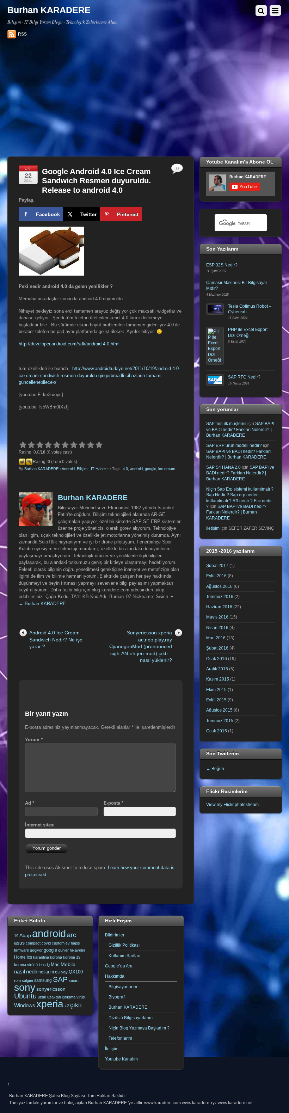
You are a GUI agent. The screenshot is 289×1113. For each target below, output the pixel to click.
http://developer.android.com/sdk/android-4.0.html (69, 343)
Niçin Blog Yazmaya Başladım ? (139, 1028)
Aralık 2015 (217, 668)
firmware (21, 950)
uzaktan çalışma (61, 997)
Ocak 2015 (216, 730)
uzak (42, 997)
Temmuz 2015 (219, 720)
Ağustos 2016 (219, 586)
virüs (80, 997)
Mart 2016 (216, 637)
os (57, 972)
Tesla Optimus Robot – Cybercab (249, 309)
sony (24, 987)
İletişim (213, 528)
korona (56, 957)
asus (19, 943)
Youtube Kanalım (121, 1059)
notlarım (46, 972)
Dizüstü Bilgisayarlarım (131, 1017)
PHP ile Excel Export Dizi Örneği (248, 332)
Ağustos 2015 (219, 710)
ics (29, 957)
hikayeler (77, 950)
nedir (31, 971)
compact (33, 943)
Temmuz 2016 (219, 596)
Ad (29, 803)
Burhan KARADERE (41, 469)
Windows (24, 1005)
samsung (43, 980)
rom (17, 980)
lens (42, 965)
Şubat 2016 (217, 648)
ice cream (166, 469)
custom (58, 943)
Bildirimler (114, 935)
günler (63, 950)
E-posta (113, 803)
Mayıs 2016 (217, 617)
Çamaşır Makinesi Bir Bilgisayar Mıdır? (236, 285)
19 (16, 936)
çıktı (76, 1005)
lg (48, 965)
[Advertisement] (144, 100)
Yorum (34, 739)
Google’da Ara (119, 966)
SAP (60, 979)
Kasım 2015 (217, 679)
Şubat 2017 (217, 565)
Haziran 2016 (219, 606)
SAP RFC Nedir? (244, 377)
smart (74, 980)
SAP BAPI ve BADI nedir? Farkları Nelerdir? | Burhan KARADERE (240, 429)
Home (20, 957)
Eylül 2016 (216, 575)
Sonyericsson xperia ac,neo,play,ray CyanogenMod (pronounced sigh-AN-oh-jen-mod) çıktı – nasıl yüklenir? (140, 646)
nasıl (19, 971)
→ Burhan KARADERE (42, 603)
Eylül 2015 (216, 699)
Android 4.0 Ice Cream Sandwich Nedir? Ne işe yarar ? (55, 639)
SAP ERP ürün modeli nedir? (234, 445)
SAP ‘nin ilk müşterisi (226, 423)
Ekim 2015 (216, 689)
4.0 (125, 469)
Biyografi (117, 997)
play (64, 972)
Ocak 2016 (216, 658)
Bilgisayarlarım (123, 986)
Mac (55, 964)
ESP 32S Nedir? (222, 265)
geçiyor (36, 950)
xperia (49, 1003)
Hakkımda (114, 976)
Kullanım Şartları (124, 955)
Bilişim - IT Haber (91, 469)
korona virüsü (26, 965)
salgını (27, 980)
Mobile (68, 964)
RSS (22, 34)
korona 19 (71, 957)
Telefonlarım (120, 1038)
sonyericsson (51, 989)
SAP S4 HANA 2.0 (223, 467)
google (150, 469)
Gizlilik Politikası (124, 945)
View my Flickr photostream (232, 804)
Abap (25, 935)
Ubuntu (25, 996)
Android (68, 469)
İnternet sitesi (40, 825)
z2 (66, 1005)
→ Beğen (215, 768)
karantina (41, 957)
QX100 (76, 971)
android (136, 469)
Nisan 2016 (217, 627)
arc (71, 935)
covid (46, 943)
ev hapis (73, 943)
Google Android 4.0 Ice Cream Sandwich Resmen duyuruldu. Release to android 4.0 (96, 181)
